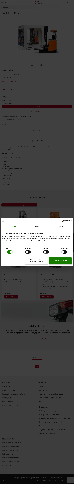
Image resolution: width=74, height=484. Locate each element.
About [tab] (61, 226)
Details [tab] (37, 226)
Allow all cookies (60, 261)
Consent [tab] (13, 226)
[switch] (25, 251)
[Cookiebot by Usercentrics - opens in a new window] (63, 221)
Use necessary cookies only (37, 260)
